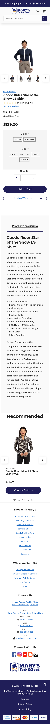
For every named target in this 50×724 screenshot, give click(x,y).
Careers (25, 586)
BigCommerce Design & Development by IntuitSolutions (25, 692)
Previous (4, 78)
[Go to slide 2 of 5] (19, 500)
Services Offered (25, 529)
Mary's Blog (25, 582)
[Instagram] (19, 654)
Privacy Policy (25, 537)
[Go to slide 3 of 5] (23, 500)
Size (25, 148)
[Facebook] (14, 654)
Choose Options (23, 490)
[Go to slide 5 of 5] (32, 500)
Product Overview (25, 226)
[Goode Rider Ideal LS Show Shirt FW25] (23, 445)
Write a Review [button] (11, 106)
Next (45, 78)
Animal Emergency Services (25, 574)
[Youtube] (25, 654)
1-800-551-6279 (26, 619)
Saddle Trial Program (25, 533)
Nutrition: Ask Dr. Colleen (25, 578)
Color (25, 134)
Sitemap (25, 554)
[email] (35, 654)
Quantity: (25, 171)
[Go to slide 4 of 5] (28, 500)
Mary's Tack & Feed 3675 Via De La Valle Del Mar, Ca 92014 (25, 603)
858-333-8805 (26, 632)
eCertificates (25, 545)
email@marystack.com (26, 638)
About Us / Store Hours (25, 516)
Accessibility (25, 550)
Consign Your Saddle (25, 569)
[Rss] (30, 654)
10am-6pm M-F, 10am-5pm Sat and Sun (25, 613)
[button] (45, 684)
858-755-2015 (26, 626)
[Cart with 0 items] (44, 11)
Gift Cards (25, 541)
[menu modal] (4, 11)
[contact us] (37, 11)
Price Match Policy (25, 524)
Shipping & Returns (25, 520)
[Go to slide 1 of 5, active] (14, 500)
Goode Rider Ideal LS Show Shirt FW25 (22, 472)
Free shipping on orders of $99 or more (25, 3)
